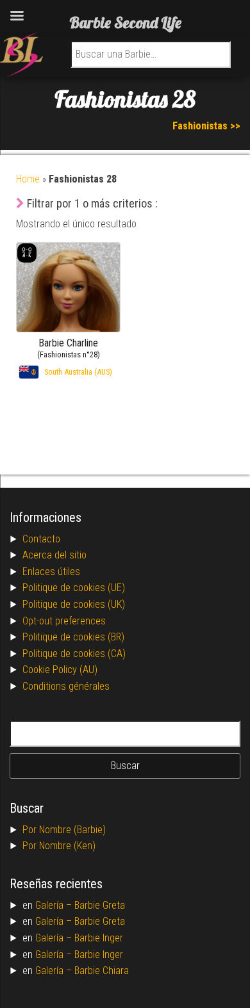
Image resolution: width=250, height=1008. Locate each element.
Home (28, 179)
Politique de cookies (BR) (73, 637)
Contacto (41, 539)
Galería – (54, 905)
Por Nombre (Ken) (59, 846)
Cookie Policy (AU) (59, 669)
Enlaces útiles (51, 571)
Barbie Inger (98, 938)
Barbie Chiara (101, 970)
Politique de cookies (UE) (73, 587)
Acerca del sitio (54, 555)
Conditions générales (66, 686)
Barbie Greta (99, 905)
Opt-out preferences (64, 621)
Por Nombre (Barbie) (64, 830)
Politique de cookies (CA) (74, 653)
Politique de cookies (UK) (73, 604)
